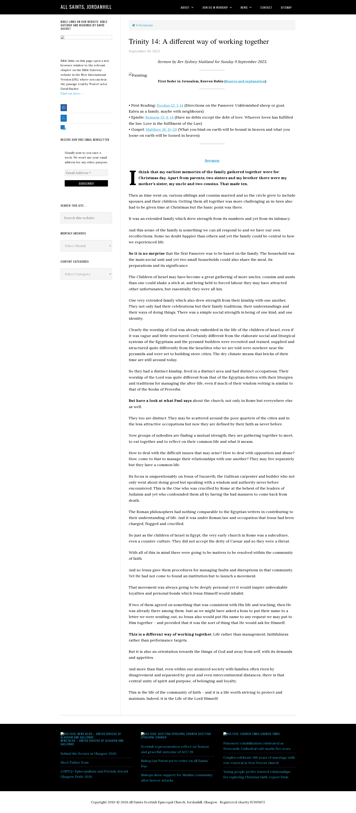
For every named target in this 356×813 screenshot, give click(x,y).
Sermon (212, 160)
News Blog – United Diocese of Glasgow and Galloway (92, 742)
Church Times (270, 733)
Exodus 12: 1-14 (170, 105)
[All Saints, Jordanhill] (133, 25)
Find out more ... (72, 93)
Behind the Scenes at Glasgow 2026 (88, 753)
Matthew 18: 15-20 (161, 129)
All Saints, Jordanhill (86, 6)
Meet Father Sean (75, 762)
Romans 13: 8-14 (159, 117)
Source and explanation (245, 81)
